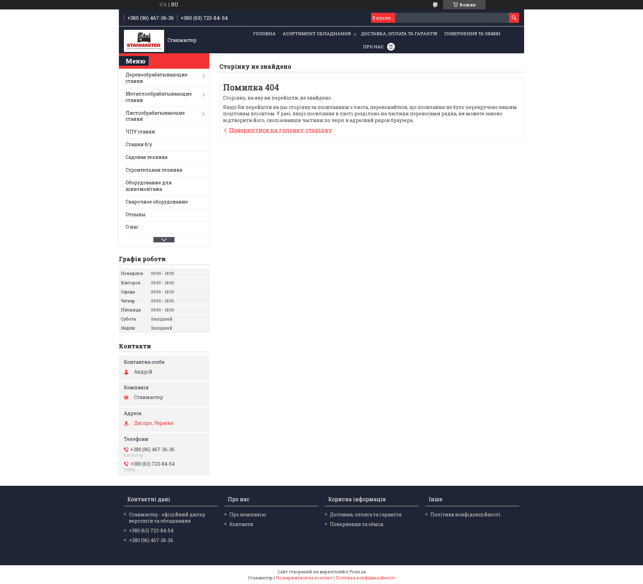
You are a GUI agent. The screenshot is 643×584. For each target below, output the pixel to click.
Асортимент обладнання (317, 34)
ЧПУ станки (140, 131)
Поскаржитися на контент (304, 577)
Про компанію (247, 514)
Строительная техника (154, 170)
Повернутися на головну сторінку (280, 130)
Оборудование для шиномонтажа (149, 185)
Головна (264, 34)
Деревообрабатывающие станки (157, 77)
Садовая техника (146, 157)
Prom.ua (357, 571)
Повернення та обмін (472, 34)
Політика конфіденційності (465, 514)
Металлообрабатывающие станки (159, 97)
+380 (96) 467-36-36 (151, 540)
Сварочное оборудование (157, 201)
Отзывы (136, 214)
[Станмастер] (144, 40)
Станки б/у (139, 144)
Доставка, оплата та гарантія (399, 34)
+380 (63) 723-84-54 (151, 530)
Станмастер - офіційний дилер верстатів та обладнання (167, 517)
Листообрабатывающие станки (155, 116)
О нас (132, 227)
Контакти (241, 524)
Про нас (373, 47)
